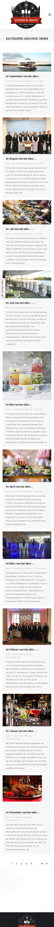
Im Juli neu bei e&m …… (20, 229)
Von (22, 81)
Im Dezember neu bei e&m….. (23, 812)
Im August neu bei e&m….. (21, 158)
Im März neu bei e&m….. (20, 563)
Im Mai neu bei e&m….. (19, 404)
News (8, 81)
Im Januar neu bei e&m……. (22, 731)
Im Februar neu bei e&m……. (22, 649)
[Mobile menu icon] (49, 14)
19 (42, 864)
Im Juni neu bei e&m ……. (20, 302)
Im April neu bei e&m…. (19, 486)
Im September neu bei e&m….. (23, 76)
